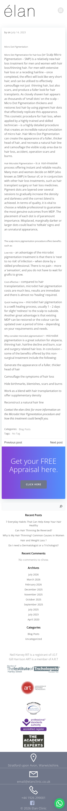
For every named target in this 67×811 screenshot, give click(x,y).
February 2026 (33, 584)
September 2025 (33, 604)
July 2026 (33, 574)
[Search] (61, 506)
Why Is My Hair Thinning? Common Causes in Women (33, 535)
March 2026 (33, 579)
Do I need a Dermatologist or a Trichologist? (33, 545)
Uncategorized (33, 639)
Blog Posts (25, 429)
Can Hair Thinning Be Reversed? (33, 530)
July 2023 (33, 614)
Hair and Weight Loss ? (33, 540)
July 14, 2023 (18, 32)
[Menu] (61, 10)
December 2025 (34, 589)
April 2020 (33, 619)
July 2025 (33, 609)
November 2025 (33, 594)
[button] (59, 803)
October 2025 (33, 599)
